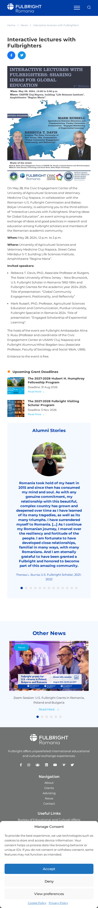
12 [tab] (72, 588)
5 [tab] (40, 588)
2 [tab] (26, 588)
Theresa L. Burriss (28, 574)
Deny (49, 881)
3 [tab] (30, 588)
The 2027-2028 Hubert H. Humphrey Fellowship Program (56, 380)
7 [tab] (49, 588)
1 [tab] (21, 588)
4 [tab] (35, 588)
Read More (34, 391)
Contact (49, 803)
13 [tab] (76, 588)
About (49, 782)
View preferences (49, 894)
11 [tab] (67, 588)
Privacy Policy (58, 903)
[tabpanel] (49, 511)
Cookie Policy (37, 903)
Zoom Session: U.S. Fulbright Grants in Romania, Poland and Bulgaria (49, 700)
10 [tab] (62, 588)
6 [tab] (44, 588)
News (24, 25)
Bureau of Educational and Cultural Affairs (49, 819)
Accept (49, 869)
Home (11, 25)
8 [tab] (53, 588)
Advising (49, 793)
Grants (49, 788)
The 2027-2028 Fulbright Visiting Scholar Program (53, 403)
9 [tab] (58, 588)
